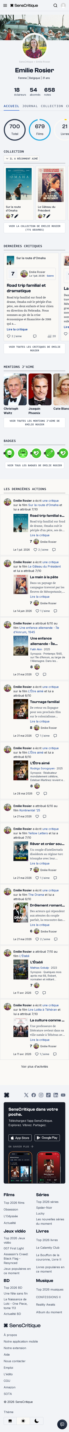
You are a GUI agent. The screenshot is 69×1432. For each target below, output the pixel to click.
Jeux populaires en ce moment (17, 1271)
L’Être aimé (35, 691)
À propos (10, 1335)
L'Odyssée (11, 1216)
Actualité (10, 1223)
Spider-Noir (44, 1207)
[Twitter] (26, 1096)
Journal (30, 106)
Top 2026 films (14, 1203)
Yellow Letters (38, 833)
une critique (50, 500)
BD (7, 1280)
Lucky (40, 1213)
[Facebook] (33, 1096)
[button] (63, 5)
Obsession (11, 1209)
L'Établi (24, 956)
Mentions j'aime (19, 367)
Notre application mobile (21, 1341)
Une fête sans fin (16, 1293)
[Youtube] (63, 1096)
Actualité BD (12, 1314)
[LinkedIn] (56, 1096)
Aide (7, 1354)
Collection (52, 106)
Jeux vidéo (15, 1231)
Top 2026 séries (47, 1202)
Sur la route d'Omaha (13, 208)
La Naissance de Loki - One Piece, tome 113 (16, 1303)
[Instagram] (41, 1096)
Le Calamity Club (47, 1247)
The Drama (36, 894)
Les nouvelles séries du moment (50, 1221)
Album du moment (49, 1312)
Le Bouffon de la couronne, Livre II (48, 1257)
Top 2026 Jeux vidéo (14, 1240)
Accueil (11, 106)
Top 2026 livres (47, 1240)
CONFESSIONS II (48, 1297)
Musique (44, 1280)
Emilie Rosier (43, 61)
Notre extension (15, 1348)
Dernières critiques (23, 246)
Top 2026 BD (13, 1287)
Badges (10, 441)
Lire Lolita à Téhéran (42, 1009)
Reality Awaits (45, 1304)
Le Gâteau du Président (46, 208)
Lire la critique (17, 329)
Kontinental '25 (29, 810)
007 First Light (14, 1248)
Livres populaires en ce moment (50, 1269)
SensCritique (26, 61)
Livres (42, 1231)
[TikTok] (48, 1096)
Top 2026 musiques (49, 1289)
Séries (42, 1194)
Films (9, 1194)
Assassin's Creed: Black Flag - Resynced (16, 1258)
